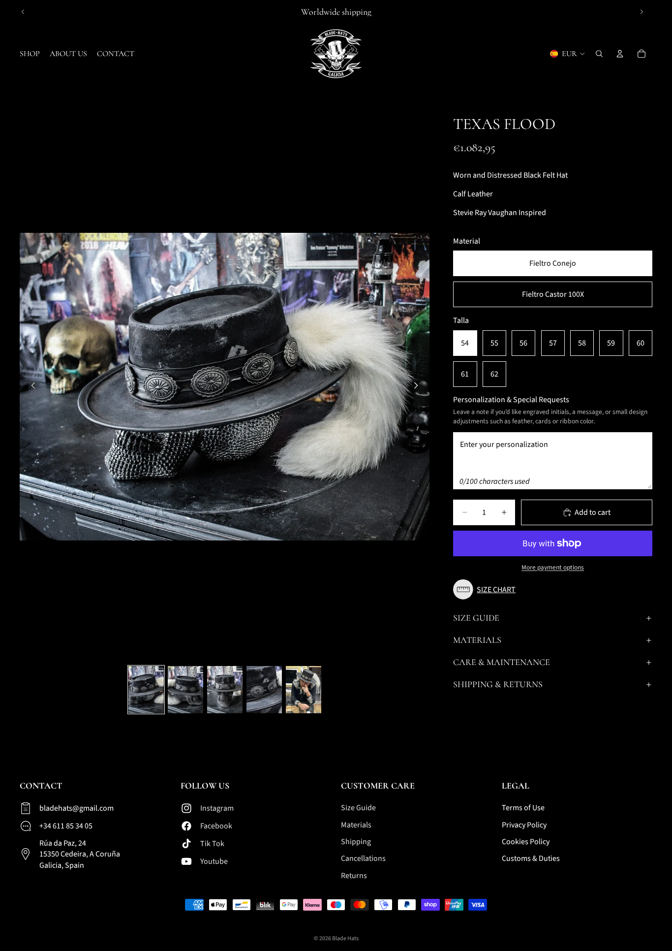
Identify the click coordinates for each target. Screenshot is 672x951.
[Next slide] (641, 12)
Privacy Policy (524, 825)
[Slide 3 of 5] (225, 689)
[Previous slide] (23, 12)
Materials (477, 639)
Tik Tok (212, 843)
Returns (354, 875)
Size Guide (476, 617)
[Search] (599, 53)
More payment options (552, 567)
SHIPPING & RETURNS (498, 684)
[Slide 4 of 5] (264, 689)
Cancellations (363, 858)
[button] (486, 589)
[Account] (620, 53)
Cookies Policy (526, 841)
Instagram (217, 808)
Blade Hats (345, 938)
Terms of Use (523, 807)
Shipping (356, 841)
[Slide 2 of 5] (185, 689)
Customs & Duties (531, 858)
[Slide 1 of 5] (146, 689)
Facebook (216, 826)
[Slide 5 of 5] (303, 689)
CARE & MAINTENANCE (501, 662)
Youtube (214, 861)
